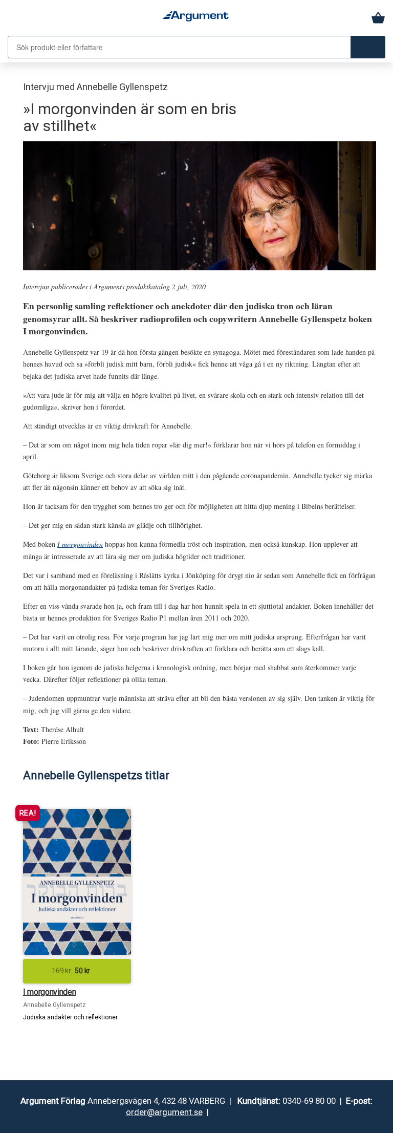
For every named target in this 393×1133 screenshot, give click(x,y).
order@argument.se (164, 1112)
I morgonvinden (80, 544)
